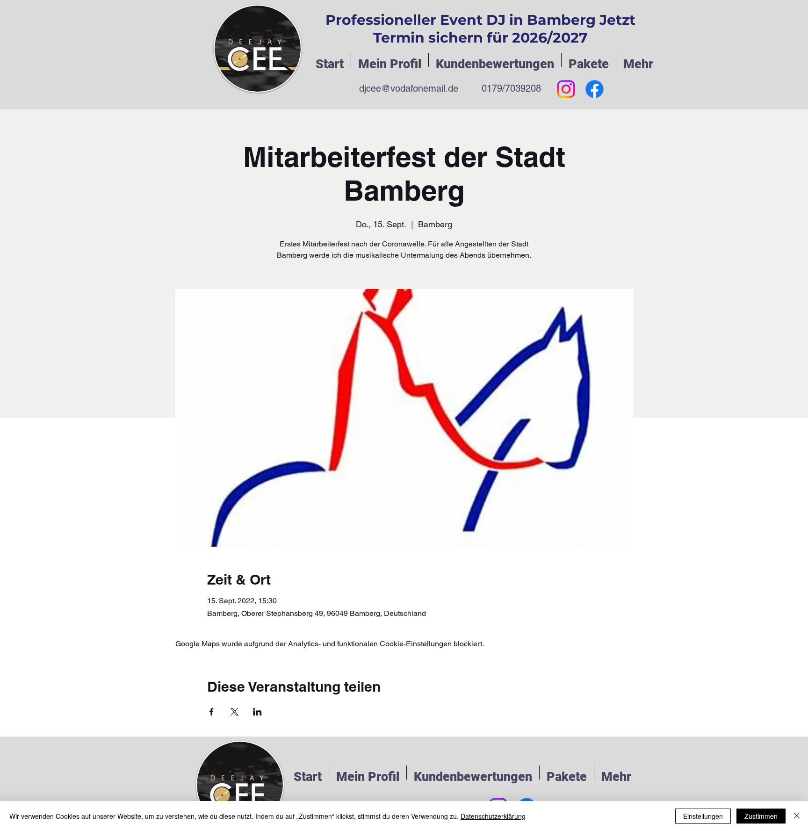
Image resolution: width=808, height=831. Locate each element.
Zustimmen (761, 816)
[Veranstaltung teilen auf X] (234, 711)
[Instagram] (566, 89)
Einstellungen (703, 816)
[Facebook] (594, 89)
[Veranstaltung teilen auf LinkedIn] (257, 711)
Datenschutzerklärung (493, 816)
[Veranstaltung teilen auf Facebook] (211, 711)
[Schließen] (796, 816)
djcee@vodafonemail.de (408, 88)
